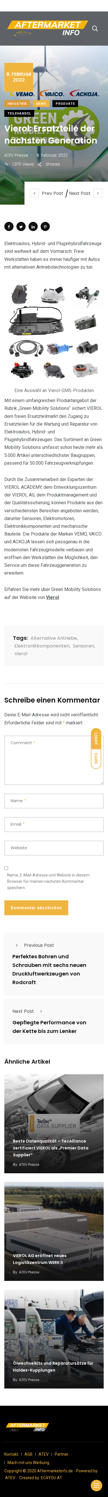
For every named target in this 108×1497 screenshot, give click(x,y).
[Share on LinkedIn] (33, 226)
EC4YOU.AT (51, 1477)
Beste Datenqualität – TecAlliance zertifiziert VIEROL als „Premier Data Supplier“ (50, 1148)
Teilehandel (19, 113)
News (41, 104)
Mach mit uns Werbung (28, 1462)
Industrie (17, 104)
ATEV (44, 1454)
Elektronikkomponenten (41, 646)
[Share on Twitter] (21, 226)
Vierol (52, 597)
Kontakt (11, 1454)
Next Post (80, 193)
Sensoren (83, 646)
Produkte (65, 104)
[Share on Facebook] (9, 226)
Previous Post (39, 945)
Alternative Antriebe (54, 638)
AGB (28, 1454)
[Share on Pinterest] (45, 226)
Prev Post (52, 193)
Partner (62, 1454)
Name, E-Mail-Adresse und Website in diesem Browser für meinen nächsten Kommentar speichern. (48, 881)
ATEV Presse (29, 1164)
